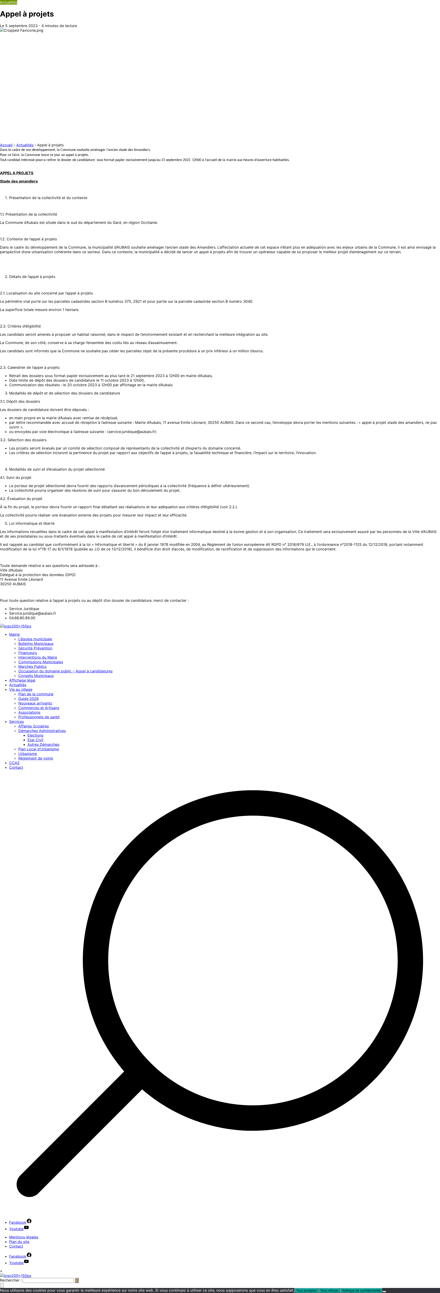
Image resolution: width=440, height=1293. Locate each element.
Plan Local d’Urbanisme (38, 749)
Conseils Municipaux (36, 675)
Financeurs (27, 652)
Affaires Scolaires (33, 726)
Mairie (14, 634)
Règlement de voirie (35, 758)
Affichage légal (22, 680)
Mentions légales (23, 1237)
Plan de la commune (35, 694)
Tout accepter (306, 1290)
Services (16, 721)
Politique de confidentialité (361, 1290)
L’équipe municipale (35, 639)
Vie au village (20, 689)
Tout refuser (329, 1290)
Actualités (17, 685)
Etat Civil (35, 740)
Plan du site (19, 1241)
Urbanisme (27, 753)
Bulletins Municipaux (36, 643)
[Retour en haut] (2, 1285)
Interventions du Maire (37, 657)
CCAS (14, 762)
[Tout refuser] (384, 1291)
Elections (35, 735)
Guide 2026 (28, 698)
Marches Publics (32, 666)
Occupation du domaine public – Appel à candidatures (65, 671)
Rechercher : (11, 1280)
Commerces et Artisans (38, 707)
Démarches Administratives (42, 730)
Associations (29, 712)
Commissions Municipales (40, 662)
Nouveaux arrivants (35, 703)
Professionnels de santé (39, 717)
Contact (16, 767)
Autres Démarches (43, 744)
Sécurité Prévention (35, 648)
